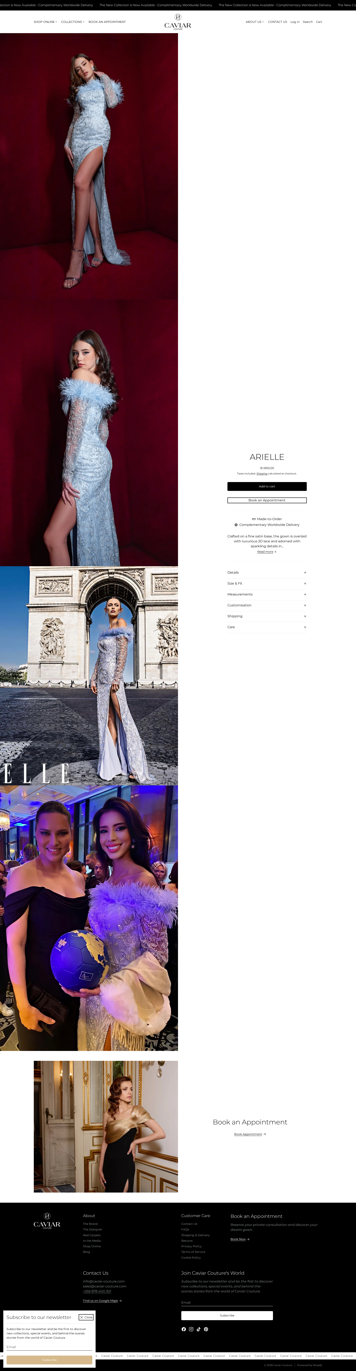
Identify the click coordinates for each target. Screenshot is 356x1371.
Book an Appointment (267, 500)
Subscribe (49, 1360)
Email (11, 1347)
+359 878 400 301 (97, 1291)
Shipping (261, 473)
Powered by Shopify (309, 1365)
